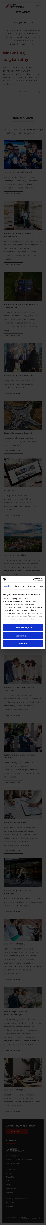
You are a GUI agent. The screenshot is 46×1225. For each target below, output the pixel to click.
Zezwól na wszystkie (23, 628)
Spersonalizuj (21, 636)
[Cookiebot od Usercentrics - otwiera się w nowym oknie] (32, 579)
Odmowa (23, 644)
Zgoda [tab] (7, 586)
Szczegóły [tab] (19, 586)
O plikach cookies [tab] (35, 586)
